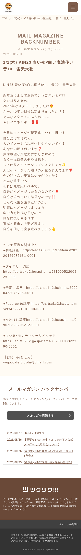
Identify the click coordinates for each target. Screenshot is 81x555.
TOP (4, 18)
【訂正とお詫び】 (35, 433)
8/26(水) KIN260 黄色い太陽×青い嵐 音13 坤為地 (48, 453)
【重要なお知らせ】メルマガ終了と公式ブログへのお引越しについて (48, 442)
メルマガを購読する (40, 415)
